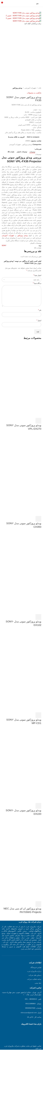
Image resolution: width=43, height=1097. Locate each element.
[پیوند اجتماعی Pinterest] (27, 148)
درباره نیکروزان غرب (34, 971)
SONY (4, 245)
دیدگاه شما (37, 283)
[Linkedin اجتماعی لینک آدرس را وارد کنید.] (25, 148)
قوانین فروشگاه (36, 967)
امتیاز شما (37, 275)
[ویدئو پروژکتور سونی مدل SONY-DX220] (24, 748)
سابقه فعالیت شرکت (34, 979)
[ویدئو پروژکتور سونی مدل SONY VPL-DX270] (24, 363)
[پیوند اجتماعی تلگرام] (22, 148)
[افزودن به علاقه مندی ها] (20, 421)
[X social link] (30, 148)
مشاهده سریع (32, 421)
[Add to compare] (26, 421)
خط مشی (38, 983)
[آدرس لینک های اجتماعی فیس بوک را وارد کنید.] (33, 148)
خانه (39, 88)
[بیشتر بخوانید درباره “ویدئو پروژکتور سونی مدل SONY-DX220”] (38, 806)
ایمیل (39, 320)
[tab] (32, 152)
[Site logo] (22, 3)
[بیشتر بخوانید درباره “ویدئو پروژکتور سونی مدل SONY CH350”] (38, 519)
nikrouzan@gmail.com (29, 1012)
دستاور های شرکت (35, 975)
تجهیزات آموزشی (30, 88)
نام (39, 310)
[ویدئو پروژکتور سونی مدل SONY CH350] (24, 453)
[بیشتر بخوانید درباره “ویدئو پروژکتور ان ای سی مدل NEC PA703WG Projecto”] (38, 904)
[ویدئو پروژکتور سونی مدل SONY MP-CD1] (24, 650)
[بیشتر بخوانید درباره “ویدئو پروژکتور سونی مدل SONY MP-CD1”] (38, 715)
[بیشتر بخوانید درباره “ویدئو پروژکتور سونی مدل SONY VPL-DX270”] (38, 421)
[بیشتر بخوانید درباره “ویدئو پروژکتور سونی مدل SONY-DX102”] (38, 617)
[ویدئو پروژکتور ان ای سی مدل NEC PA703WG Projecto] (24, 839)
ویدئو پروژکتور (17, 88)
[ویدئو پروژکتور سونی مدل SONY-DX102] (24, 552)
